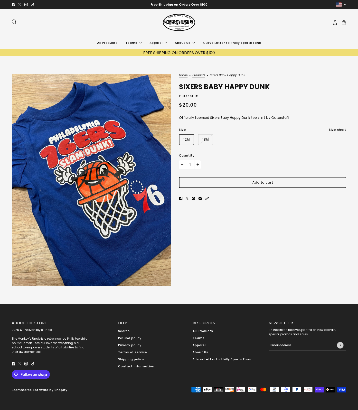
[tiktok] (33, 4)
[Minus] (182, 164)
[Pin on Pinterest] (193, 198)
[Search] (14, 21)
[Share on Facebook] (180, 198)
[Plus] (198, 164)
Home (183, 75)
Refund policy (129, 338)
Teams (199, 338)
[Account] (335, 22)
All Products (203, 331)
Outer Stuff (189, 96)
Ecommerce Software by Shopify (39, 390)
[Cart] (343, 22)
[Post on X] (187, 198)
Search (124, 331)
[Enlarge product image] (91, 180)
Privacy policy (129, 345)
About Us (200, 352)
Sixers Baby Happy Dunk (224, 87)
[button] (207, 198)
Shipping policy (131, 359)
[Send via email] (200, 198)
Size (262, 130)
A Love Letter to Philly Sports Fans (222, 359)
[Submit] (340, 345)
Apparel (199, 345)
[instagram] (26, 4)
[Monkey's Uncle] (179, 22)
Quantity (187, 155)
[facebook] (13, 4)
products (198, 75)
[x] (20, 4)
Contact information (136, 366)
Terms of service (132, 352)
